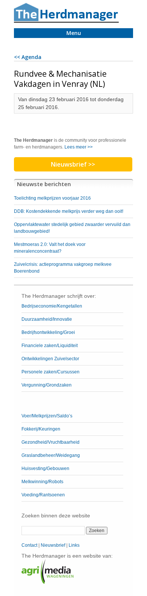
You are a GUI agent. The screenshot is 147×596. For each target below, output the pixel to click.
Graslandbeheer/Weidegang (50, 455)
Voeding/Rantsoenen (43, 494)
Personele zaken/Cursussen (50, 372)
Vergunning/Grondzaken (46, 385)
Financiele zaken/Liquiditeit (49, 345)
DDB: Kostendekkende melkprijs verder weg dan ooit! (68, 211)
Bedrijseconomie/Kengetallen (51, 306)
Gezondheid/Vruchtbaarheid (50, 442)
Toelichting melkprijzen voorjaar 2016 (52, 198)
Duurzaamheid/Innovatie (46, 319)
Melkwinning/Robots (42, 481)
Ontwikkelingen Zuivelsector (50, 358)
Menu (73, 32)
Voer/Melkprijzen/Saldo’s (46, 416)
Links (74, 545)
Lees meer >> (78, 147)
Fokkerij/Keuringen (40, 429)
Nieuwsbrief (53, 545)
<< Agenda (27, 57)
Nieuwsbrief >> (73, 164)
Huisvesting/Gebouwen (45, 468)
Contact (29, 545)
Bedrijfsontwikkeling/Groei (48, 332)
